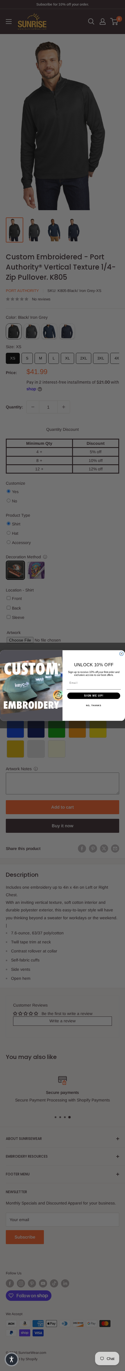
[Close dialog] (121, 654)
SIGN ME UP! (93, 696)
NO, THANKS (93, 705)
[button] (12, 1359)
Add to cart (62, 807)
